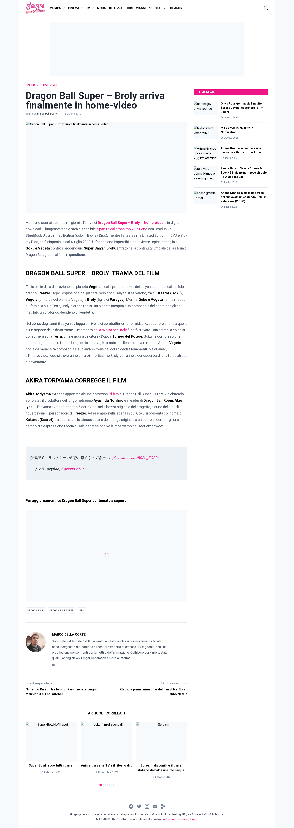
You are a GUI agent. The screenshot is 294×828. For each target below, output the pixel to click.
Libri (129, 8)
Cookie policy (169, 819)
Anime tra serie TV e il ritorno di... (106, 765)
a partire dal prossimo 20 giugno (121, 229)
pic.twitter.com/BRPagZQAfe (135, 458)
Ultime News (48, 85)
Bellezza (115, 8)
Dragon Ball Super (61, 610)
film (81, 610)
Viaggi (141, 8)
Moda (101, 8)
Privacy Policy (189, 819)
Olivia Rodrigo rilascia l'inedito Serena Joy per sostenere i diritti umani (242, 108)
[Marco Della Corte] (36, 649)
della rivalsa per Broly (110, 330)
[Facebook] (131, 806)
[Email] (53, 665)
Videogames (173, 8)
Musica (55, 8)
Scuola (154, 8)
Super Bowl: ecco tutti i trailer (51, 765)
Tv (88, 8)
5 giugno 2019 (72, 469)
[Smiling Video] (163, 806)
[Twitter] (139, 806)
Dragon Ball (35, 610)
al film (114, 394)
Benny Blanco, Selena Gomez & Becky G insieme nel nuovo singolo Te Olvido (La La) (244, 172)
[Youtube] (155, 806)
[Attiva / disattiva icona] (266, 8)
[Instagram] (147, 806)
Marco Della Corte (47, 113)
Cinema (73, 8)
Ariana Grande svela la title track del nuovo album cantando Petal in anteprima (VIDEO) (243, 197)
